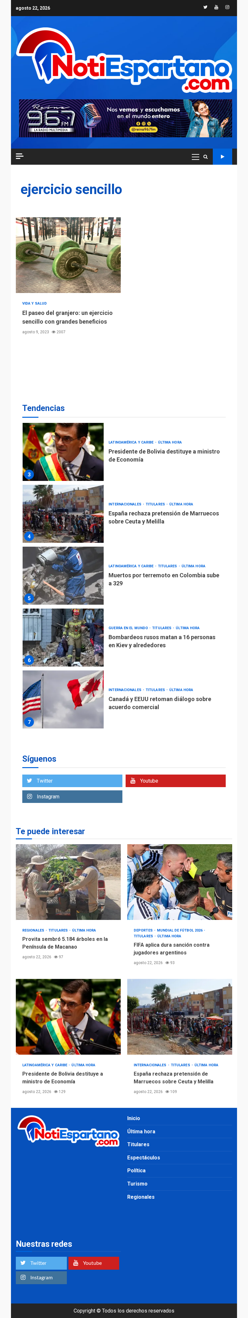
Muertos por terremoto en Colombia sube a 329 (63, 576)
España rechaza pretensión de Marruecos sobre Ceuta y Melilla (63, 514)
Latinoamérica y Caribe (131, 442)
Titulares (156, 504)
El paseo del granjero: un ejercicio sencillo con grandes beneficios (68, 255)
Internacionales (125, 504)
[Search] (205, 157)
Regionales (33, 930)
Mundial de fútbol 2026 (180, 930)
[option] (124, 453)
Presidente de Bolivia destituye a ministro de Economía (63, 452)
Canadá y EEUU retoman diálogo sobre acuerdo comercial (63, 699)
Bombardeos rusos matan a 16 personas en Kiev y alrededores (63, 638)
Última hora (170, 442)
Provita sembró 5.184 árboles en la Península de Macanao (68, 882)
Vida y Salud (34, 303)
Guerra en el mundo (128, 628)
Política (136, 1170)
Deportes (144, 930)
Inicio (133, 1118)
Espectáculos (143, 1158)
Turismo (137, 1184)
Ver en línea (222, 157)
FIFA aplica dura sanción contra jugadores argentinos (179, 882)
